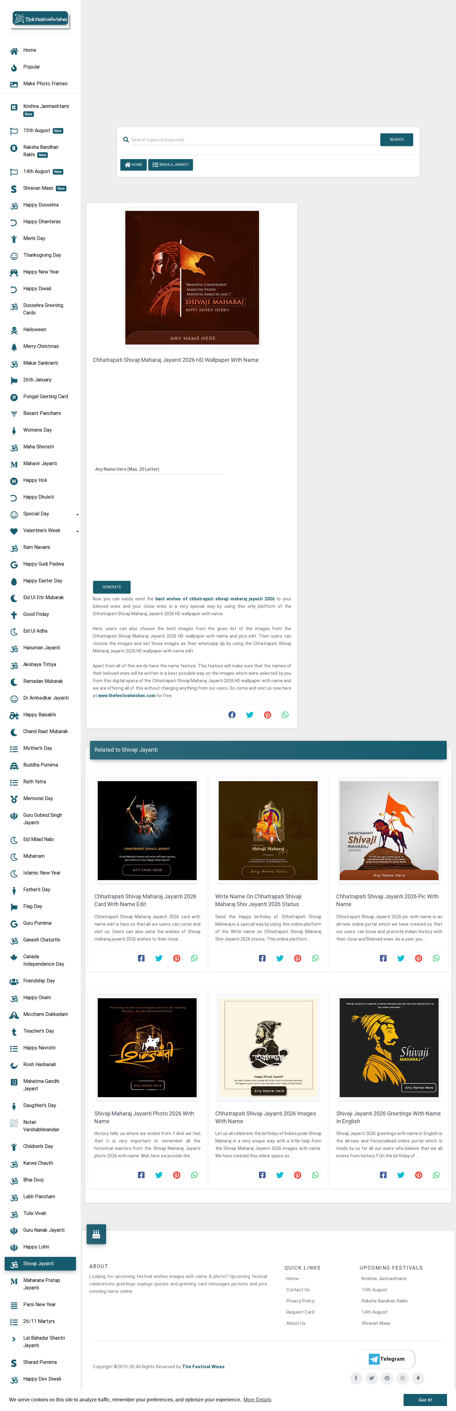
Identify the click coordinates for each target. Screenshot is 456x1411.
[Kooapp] (418, 1378)
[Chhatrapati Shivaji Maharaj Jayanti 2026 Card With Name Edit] (147, 830)
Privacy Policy (300, 1301)
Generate (111, 587)
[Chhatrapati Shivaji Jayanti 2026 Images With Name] (268, 1047)
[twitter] (371, 1378)
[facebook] (356, 1378)
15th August (374, 1290)
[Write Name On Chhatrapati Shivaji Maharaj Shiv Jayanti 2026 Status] (268, 830)
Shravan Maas (376, 1323)
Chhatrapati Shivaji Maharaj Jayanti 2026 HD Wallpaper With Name (176, 360)
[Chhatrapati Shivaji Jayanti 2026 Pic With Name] (389, 830)
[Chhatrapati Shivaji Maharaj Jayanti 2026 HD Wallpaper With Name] (192, 277)
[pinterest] (387, 1378)
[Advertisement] (268, 59)
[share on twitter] (249, 716)
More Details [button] (257, 1399)
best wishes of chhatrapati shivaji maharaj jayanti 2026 (216, 598)
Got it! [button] (425, 1399)
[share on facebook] (232, 716)
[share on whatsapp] (285, 716)
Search (397, 139)
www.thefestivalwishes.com (127, 695)
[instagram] (402, 1378)
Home (136, 164)
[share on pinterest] (267, 716)
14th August (374, 1312)
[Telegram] (386, 1359)
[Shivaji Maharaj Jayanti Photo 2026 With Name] (147, 1047)
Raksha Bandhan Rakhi (385, 1301)
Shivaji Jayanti (173, 164)
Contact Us (298, 1290)
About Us (296, 1323)
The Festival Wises (203, 1366)
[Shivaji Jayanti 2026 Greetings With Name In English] (389, 1047)
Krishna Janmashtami (384, 1278)
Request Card (300, 1312)
